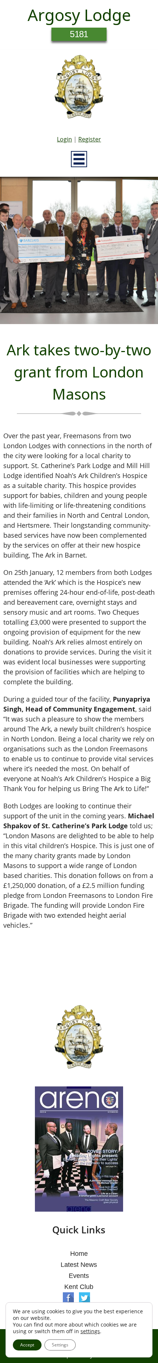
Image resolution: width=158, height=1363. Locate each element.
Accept (27, 1345)
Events (79, 1275)
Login (64, 139)
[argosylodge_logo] (79, 88)
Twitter (84, 1297)
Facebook (68, 1297)
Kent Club (78, 1286)
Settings (60, 1345)
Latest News (79, 1264)
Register (89, 139)
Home (79, 1253)
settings (90, 1331)
